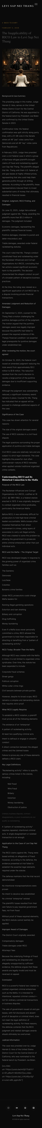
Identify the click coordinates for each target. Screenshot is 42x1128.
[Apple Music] (33, 1108)
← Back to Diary (10, 23)
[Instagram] (8, 1108)
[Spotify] (25, 1108)
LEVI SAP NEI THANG (18, 5)
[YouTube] (16, 1108)
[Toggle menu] (36, 5)
